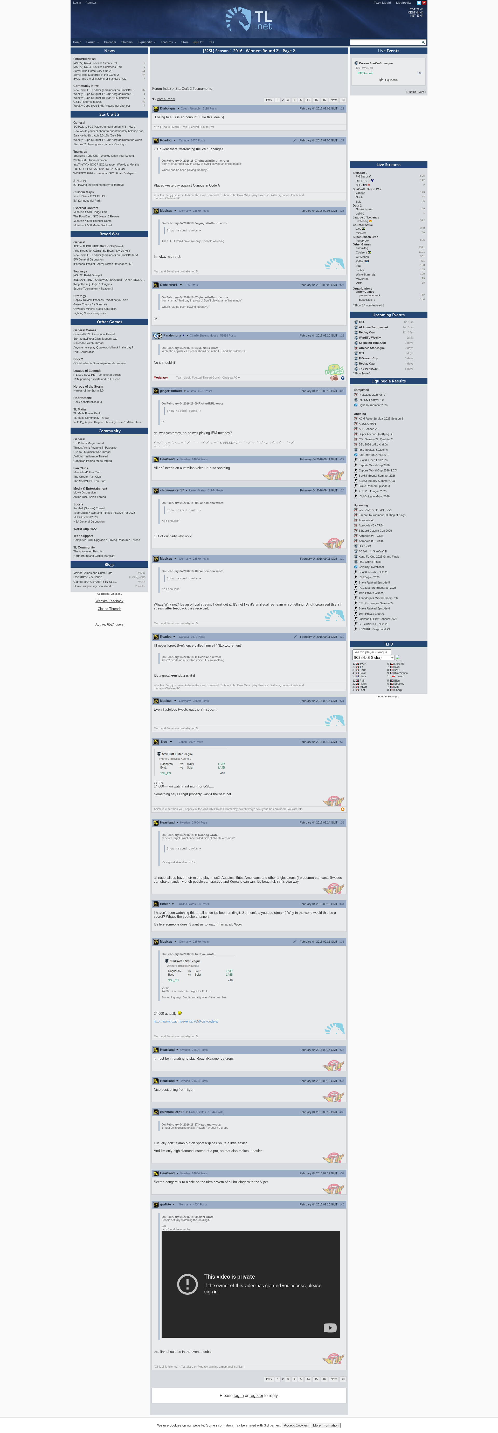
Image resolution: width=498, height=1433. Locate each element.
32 (144, 89)
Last (362, 689)
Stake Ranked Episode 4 (374, 608)
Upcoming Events (388, 314)
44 (144, 74)
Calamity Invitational (371, 566)
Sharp (398, 689)
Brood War (109, 233)
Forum (91, 42)
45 (144, 101)
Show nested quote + (184, 230)
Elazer (400, 676)
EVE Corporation (83, 351)
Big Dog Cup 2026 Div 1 (374, 454)
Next (334, 99)
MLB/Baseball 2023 (85, 517)
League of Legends (87, 371)
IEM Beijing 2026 (369, 577)
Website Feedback (109, 601)
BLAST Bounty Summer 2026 (377, 475)
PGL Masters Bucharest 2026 (377, 587)
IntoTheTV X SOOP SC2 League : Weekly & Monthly (106, 164)
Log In (77, 2)
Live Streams (388, 164)
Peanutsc (140, 586)
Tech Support (83, 536)
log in (239, 1395)
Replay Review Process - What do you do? (100, 299)
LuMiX (360, 213)
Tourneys (80, 152)
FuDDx (142, 581)
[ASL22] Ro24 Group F (87, 275)
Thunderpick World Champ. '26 (378, 598)
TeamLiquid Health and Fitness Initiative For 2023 (104, 512)
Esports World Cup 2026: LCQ (378, 470)
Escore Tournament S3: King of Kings (382, 515)
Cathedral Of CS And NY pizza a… (95, 581)
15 (144, 70)
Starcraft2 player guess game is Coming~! (99, 144)
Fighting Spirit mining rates (89, 313)
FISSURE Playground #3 (374, 629)
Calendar (110, 42)
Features (167, 42)
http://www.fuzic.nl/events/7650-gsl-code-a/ (186, 1021)
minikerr (361, 233)
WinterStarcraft (365, 274)
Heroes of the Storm (88, 386)
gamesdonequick (370, 295)
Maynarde (362, 278)
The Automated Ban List (88, 551)
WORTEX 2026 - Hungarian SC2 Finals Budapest (104, 173)
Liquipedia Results (388, 380)
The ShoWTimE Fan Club (89, 481)
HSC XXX (365, 546)
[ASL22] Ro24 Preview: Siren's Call (95, 63)
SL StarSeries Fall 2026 (373, 624)
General (79, 123)
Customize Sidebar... (109, 593)
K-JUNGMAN (367, 423)
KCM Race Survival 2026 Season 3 (381, 418)
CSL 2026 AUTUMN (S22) (375, 509)
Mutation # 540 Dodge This (90, 212)
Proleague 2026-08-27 (373, 394)
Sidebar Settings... (388, 696)
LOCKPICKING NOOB (87, 577)
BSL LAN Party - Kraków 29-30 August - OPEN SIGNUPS (109, 279)
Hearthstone (82, 398)
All (343, 99)
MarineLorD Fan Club (86, 472)
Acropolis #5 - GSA (371, 535)
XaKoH (360, 261)
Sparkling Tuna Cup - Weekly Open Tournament (103, 155)
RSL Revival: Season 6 (373, 449)
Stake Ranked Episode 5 (374, 582)
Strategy (79, 181)
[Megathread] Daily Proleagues (92, 284)
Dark (362, 669)
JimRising (362, 221)
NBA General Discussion (89, 521)
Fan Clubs (80, 468)
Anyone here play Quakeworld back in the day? (103, 347)
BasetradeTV (367, 299)
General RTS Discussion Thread (94, 334)
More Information (325, 1425)
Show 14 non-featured (368, 305)
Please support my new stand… (93, 586)
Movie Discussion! (84, 492)
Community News (86, 86)
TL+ (211, 42)
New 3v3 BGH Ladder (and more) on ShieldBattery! (104, 90)
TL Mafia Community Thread (91, 417)
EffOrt (363, 686)
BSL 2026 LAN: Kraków (373, 444)
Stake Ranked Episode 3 (374, 486)
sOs (397, 666)
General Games (84, 330)
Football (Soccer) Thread (89, 508)
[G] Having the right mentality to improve (98, 184)
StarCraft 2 (109, 114)
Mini (396, 686)
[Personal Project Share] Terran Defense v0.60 (102, 263)
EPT (201, 42)
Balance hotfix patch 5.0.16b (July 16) (97, 135)
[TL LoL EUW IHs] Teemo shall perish (97, 374)
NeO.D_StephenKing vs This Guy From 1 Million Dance (108, 422)
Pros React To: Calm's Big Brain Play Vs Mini (101, 250)
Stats (362, 676)
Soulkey (399, 683)
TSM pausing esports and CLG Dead (96, 379)
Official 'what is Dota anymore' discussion (99, 363)
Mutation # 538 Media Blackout (92, 225)
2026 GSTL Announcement (90, 160)
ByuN (362, 663)
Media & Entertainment (90, 488)
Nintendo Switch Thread (88, 343)
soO (397, 669)
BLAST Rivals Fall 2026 (373, 572)
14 (308, 99)
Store (185, 42)
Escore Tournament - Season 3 (93, 288)
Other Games (109, 321)
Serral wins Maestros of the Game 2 (96, 74)
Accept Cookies (296, 1425)
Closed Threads (109, 609)
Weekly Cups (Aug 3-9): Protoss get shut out (101, 105)
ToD (358, 265)
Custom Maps (83, 192)
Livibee (360, 270)
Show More (361, 373)
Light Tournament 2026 (373, 405)
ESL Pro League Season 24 (376, 603)
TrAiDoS (141, 573)
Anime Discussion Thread (89, 496)
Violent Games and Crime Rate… (94, 572)
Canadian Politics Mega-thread (92, 460)
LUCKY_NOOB (137, 577)
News (109, 50)
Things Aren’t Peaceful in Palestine (94, 447)
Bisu (397, 680)
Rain (362, 680)
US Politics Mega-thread (88, 443)
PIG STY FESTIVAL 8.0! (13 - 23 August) (99, 168)
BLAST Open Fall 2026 (373, 460)
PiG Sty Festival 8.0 (371, 399)
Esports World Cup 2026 (374, 465)
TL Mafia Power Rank (87, 413)
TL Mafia (79, 409)
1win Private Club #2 (371, 592)
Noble (359, 197)
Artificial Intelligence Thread (90, 456)
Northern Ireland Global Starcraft (93, 555)
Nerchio (399, 663)
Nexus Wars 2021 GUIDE (89, 196)
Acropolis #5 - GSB (371, 541)
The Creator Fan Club (87, 476)
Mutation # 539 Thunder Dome (92, 220)
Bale (358, 201)
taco (358, 228)
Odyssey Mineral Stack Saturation (94, 308)
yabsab (360, 192)
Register (91, 2)
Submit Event (415, 91)
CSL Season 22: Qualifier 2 (376, 439)
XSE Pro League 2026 (372, 491)
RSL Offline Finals (370, 561)
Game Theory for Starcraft (90, 304)
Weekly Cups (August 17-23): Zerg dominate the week (104, 93)
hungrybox (362, 240)
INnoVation (401, 673)
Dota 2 (78, 359)
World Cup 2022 (85, 529)
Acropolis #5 (366, 520)
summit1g (362, 248)
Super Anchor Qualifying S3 (376, 434)
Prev (269, 99)
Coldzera (361, 252)
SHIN (359, 185)
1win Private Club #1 (371, 613)
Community (110, 430)
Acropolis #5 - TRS (371, 525)
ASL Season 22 (368, 428)
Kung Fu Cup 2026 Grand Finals (379, 556)
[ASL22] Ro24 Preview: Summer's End (97, 66)
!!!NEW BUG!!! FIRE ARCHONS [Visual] (98, 246)
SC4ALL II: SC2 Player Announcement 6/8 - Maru (104, 126)
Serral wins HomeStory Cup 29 (92, 70)
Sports (78, 504)
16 (324, 99)
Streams (127, 42)
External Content (85, 208)
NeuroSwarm (364, 209)
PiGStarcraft (365, 73)
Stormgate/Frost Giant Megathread (95, 338)
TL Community (84, 547)
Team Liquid (382, 2)
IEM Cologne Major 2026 (374, 496)
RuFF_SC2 (363, 180)
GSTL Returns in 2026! (87, 101)
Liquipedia (403, 2)
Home (77, 42)
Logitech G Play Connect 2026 (378, 618)
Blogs (109, 564)
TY (361, 666)
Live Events (388, 50)
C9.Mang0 (362, 256)
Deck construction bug (87, 401)
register (256, 1395)
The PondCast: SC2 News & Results (96, 216)
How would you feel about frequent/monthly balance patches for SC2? (109, 131)
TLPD (388, 644)
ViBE (359, 283)
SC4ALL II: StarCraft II (373, 551)
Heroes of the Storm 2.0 (88, 390)
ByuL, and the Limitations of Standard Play (99, 78)
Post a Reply (166, 99)
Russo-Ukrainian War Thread (91, 452)
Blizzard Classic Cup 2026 (375, 530)
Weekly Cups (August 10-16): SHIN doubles (101, 97)
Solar (362, 673)
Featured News (84, 59)
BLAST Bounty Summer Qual (377, 480)
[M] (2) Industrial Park (87, 200)
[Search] (423, 42)
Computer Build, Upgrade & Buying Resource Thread (106, 539)
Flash (362, 683)
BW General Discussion (88, 259)
